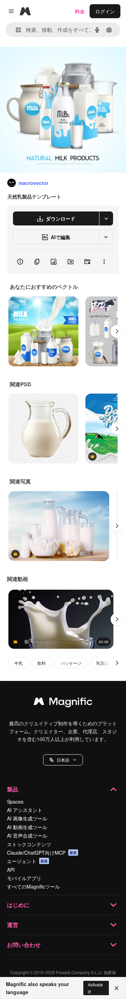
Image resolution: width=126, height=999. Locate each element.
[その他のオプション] (104, 261)
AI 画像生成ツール (27, 818)
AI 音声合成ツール (27, 835)
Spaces (15, 801)
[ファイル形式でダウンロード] (106, 218)
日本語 (63, 760)
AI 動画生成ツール (27, 827)
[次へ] (117, 331)
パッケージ (71, 663)
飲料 (41, 663)
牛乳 (18, 663)
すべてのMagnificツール (33, 886)
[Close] (116, 988)
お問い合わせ (24, 945)
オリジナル (48, 60)
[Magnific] (63, 703)
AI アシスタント (24, 809)
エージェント (27, 860)
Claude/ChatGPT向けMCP (42, 852)
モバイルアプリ (24, 878)
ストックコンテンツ (29, 844)
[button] (63, 760)
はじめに (18, 905)
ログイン (105, 11)
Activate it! (95, 988)
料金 (80, 11)
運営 (12, 925)
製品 (12, 789)
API (11, 869)
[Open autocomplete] (15, 30)
